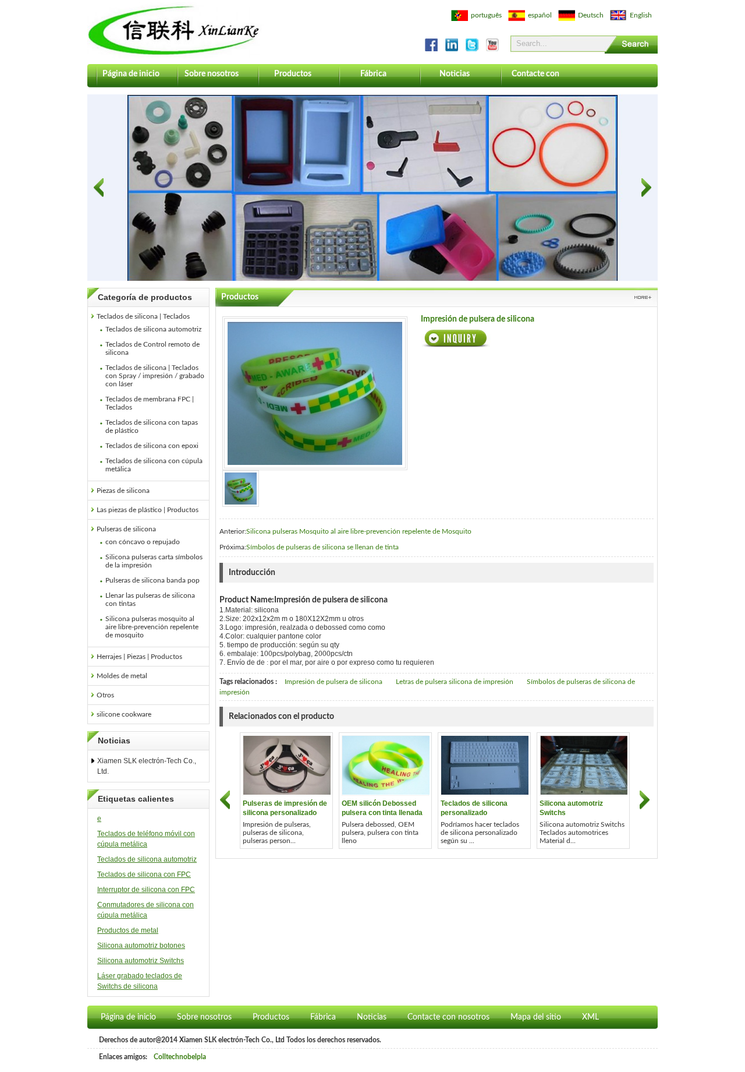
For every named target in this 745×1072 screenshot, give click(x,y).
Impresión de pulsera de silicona (333, 681)
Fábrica (373, 74)
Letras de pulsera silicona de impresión (454, 681)
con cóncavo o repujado (142, 541)
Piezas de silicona (123, 490)
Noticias (454, 74)
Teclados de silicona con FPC (144, 874)
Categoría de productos (145, 297)
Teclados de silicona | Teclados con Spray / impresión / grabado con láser (154, 375)
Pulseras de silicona (126, 529)
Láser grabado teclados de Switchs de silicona (139, 981)
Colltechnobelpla (180, 1056)
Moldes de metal (122, 675)
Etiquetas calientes (136, 798)
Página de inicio (130, 74)
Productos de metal (127, 930)
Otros (105, 695)
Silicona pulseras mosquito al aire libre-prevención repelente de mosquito (151, 627)
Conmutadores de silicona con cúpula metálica (145, 910)
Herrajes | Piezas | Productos (139, 656)
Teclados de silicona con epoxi (151, 445)
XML (590, 1017)
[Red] (240, 488)
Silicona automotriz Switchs (140, 961)
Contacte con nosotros (535, 78)
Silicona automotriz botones (141, 945)
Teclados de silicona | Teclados (143, 316)
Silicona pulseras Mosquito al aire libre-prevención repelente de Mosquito (358, 531)
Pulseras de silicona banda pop (152, 580)
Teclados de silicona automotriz (153, 329)
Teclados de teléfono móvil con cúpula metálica (146, 839)
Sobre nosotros (212, 74)
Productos (292, 74)
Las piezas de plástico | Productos (147, 509)
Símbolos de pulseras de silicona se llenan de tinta (322, 547)
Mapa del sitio (535, 1017)
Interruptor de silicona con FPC (146, 890)
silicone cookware (124, 714)
